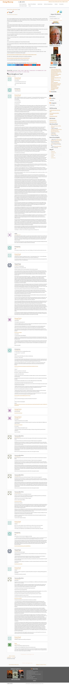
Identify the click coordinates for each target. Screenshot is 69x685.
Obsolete (52, 156)
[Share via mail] (38, 65)
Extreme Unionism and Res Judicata (30, 676)
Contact (56, 4)
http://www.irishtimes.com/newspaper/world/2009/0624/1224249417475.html (26, 366)
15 (13, 76)
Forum (30, 5)
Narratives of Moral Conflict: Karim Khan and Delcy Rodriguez (56, 75)
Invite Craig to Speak (23, 5)
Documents (61, 4)
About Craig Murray (22, 4)
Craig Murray (8, 2)
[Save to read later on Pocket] (30, 65)
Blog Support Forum (53, 122)
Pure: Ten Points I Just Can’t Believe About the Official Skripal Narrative (56, 85)
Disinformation (53, 134)
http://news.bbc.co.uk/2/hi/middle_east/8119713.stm (22, 395)
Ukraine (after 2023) (57, 146)
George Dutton (18, 318)
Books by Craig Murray (48, 4)
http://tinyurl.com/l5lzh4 (18, 501)
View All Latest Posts (33, 63)
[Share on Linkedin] (34, 65)
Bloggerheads (53, 151)
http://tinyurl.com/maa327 (18, 424)
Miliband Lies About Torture (41, 664)
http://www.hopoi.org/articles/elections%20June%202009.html (18, 58)
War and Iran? (15, 9)
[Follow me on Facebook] (24, 2)
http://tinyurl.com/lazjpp (18, 332)
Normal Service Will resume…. (13, 664)
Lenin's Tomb (53, 155)
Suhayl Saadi (18, 78)
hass (16, 643)
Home (8, 9)
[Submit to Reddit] (26, 65)
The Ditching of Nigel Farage (56, 70)
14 (12, 76)
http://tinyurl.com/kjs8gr (18, 598)
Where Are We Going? (55, 87)
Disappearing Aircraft (53, 116)
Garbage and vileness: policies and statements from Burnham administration (56, 130)
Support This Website (32, 4)
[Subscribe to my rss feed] (19, 2)
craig (16, 14)
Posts (11, 9)
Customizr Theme (41, 683)
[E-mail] (21, 2)
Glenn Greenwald (53, 152)
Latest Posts (40, 4)
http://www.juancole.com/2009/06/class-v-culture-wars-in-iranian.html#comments (21, 54)
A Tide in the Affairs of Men (56, 69)
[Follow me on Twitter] (22, 2)
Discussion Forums (53, 120)
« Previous (9, 76)
